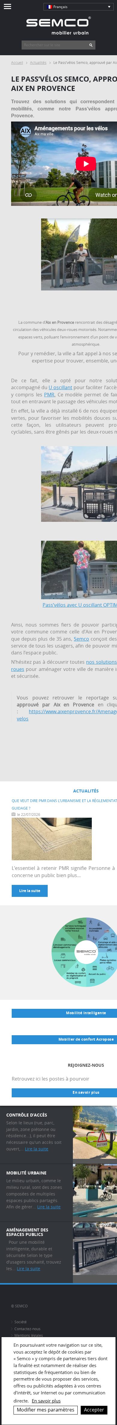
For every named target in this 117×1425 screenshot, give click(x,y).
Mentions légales (28, 1335)
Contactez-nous (27, 1329)
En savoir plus (46, 1401)
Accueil (17, 62)
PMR (49, 395)
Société (20, 1322)
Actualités (38, 62)
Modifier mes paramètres (45, 1409)
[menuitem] (79, 7)
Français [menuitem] (60, 6)
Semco (81, 639)
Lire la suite (29, 890)
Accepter (94, 1409)
